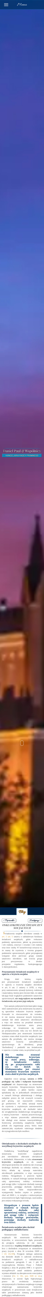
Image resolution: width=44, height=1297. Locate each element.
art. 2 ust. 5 (7, 936)
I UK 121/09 (8, 1254)
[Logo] (22, 456)
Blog (22, 912)
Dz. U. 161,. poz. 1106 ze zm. (27, 1276)
